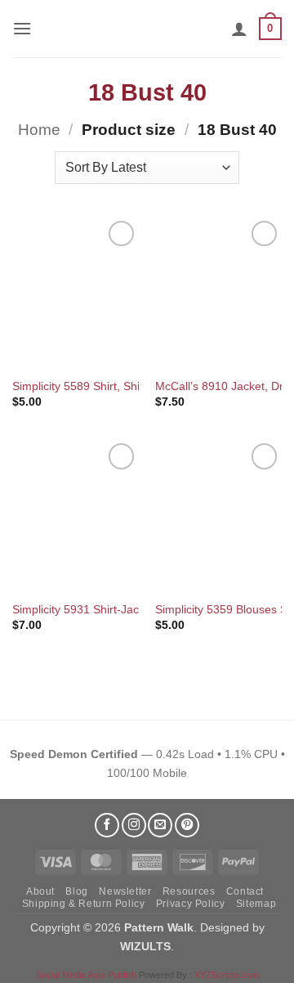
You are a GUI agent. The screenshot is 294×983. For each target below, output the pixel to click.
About (40, 891)
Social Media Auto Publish (86, 975)
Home (39, 129)
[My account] (239, 29)
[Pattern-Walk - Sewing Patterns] (147, 28)
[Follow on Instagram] (134, 825)
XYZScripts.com (226, 975)
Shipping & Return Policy (83, 903)
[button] (22, 28)
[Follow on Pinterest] (187, 825)
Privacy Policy (190, 903)
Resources (189, 891)
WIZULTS (145, 946)
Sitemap (256, 903)
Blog (76, 891)
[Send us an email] (160, 825)
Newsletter (125, 891)
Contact (245, 891)
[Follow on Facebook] (107, 825)
